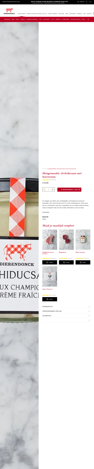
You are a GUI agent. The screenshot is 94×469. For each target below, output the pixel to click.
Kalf (40, 19)
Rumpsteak (62, 252)
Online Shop (21, 13)
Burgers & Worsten (32, 19)
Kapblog (79, 13)
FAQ (84, 13)
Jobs (66, 13)
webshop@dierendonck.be (11, 1)
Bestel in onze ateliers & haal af (37, 13)
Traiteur (57, 19)
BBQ (13, 19)
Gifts (83, 19)
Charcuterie (65, 19)
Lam (52, 19)
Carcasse (61, 13)
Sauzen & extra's (75, 19)
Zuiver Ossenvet (47, 289)
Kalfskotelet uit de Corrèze (48, 253)
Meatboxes (7, 19)
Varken (23, 19)
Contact (89, 13)
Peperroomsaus (80, 252)
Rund (17, 19)
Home (44, 168)
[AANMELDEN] (86, 2)
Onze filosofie (52, 13)
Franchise (72, 13)
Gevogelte (47, 19)
